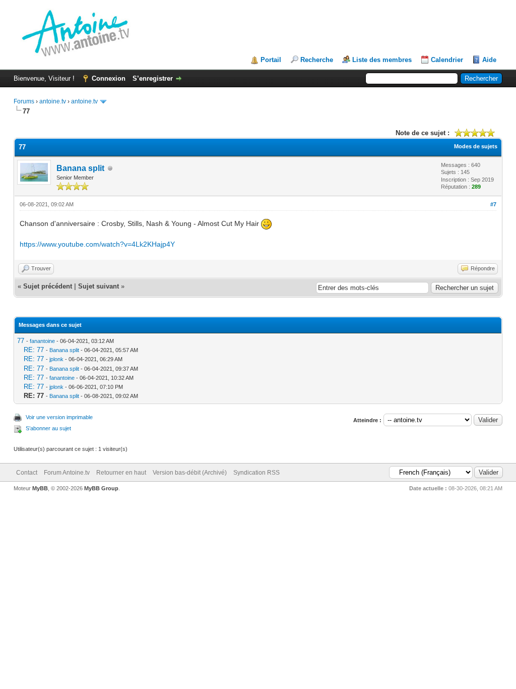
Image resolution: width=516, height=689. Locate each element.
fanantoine (42, 341)
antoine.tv (52, 101)
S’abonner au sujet (48, 428)
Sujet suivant (98, 286)
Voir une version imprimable (59, 417)
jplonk (56, 359)
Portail (271, 60)
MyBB (40, 488)
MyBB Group (101, 488)
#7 (493, 204)
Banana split (80, 168)
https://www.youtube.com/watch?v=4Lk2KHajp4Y (97, 244)
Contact (26, 472)
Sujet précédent (47, 286)
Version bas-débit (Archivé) (190, 472)
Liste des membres (382, 60)
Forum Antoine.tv (67, 472)
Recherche (316, 60)
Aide (489, 60)
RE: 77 (34, 350)
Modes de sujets (475, 146)
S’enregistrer (153, 78)
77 (20, 340)
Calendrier (447, 60)
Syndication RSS (256, 472)
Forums (24, 101)
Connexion (108, 78)
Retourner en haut (121, 472)
